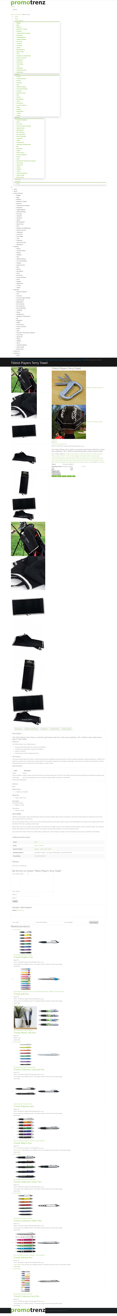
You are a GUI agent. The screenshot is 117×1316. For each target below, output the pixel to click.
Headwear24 (20, 142)
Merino (18, 97)
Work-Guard (20, 177)
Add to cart (55, 471)
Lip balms (19, 45)
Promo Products (19, 20)
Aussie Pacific (20, 128)
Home (16, 16)
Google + (69, 476)
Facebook (54, 476)
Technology (19, 64)
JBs (17, 146)
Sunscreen (19, 62)
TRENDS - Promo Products (68, 456)
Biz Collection (20, 132)
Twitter (59, 476)
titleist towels (80, 462)
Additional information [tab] (31, 729)
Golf (46, 849)
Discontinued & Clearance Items (23, 955)
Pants (18, 101)
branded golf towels (84, 456)
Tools (18, 66)
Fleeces (18, 80)
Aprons (18, 76)
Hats (17, 85)
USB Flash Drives (21, 70)
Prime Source (20, 152)
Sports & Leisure (21, 58)
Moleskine (19, 148)
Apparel (68, 454)
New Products (75, 454)
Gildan (18, 140)
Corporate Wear (21, 78)
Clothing (17, 74)
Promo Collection (21, 155)
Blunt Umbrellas (21, 136)
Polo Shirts (19, 103)
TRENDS (18, 169)
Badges (18, 23)
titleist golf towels (71, 462)
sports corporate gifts (93, 460)
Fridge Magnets (21, 37)
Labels (18, 47)
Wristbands (19, 72)
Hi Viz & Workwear (22, 89)
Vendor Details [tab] (55, 729)
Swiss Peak (19, 163)
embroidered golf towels (59, 458)
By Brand (17, 117)
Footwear (19, 82)
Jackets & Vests (21, 93)
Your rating (16, 874)
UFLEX (18, 171)
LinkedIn (64, 476)
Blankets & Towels (21, 29)
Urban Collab (20, 175)
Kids (17, 95)
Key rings (19, 41)
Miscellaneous (20, 49)
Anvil (17, 122)
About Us (13, 14)
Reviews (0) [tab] (44, 729)
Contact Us (19, 14)
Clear (84, 466)
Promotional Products (86, 454)
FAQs (17, 183)
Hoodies (18, 91)
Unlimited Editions (21, 173)
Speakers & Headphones (23, 56)
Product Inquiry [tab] (66, 729)
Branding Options (57, 466)
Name (14, 894)
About (16, 18)
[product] (60, 978)
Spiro (18, 159)
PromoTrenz (101, 462)
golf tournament (91, 458)
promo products (68, 460)
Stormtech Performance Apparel (26, 161)
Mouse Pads (20, 51)
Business (19, 31)
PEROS (18, 150)
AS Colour (19, 124)
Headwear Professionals (23, 144)
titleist (56, 462)
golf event (69, 458)
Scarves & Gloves (21, 105)
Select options (18, 1150)
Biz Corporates (20, 134)
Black (35, 842)
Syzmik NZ (19, 165)
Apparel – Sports (39, 849)
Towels (18, 115)
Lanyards (19, 43)
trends (91, 462)
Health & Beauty (21, 39)
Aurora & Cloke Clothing (23, 126)
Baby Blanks (20, 130)
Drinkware (19, 35)
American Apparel (21, 120)
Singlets (18, 109)
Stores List (17, 179)
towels (86, 462)
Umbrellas (19, 68)
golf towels (100, 458)
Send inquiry (93, 922)
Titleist (18, 167)
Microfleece (19, 99)
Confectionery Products (23, 33)
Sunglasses (19, 60)
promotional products (80, 460)
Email (73, 476)
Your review (16, 891)
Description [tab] (18, 729)
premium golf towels (57, 460)
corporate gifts (95, 456)
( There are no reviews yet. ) (59, 444)
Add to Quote (56, 474)
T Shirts (18, 113)
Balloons (18, 27)
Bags (17, 25)
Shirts (18, 107)
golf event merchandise (79, 458)
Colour (54, 464)
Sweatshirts (19, 111)
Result (18, 157)
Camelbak (19, 138)
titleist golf (62, 462)
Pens (17, 54)
